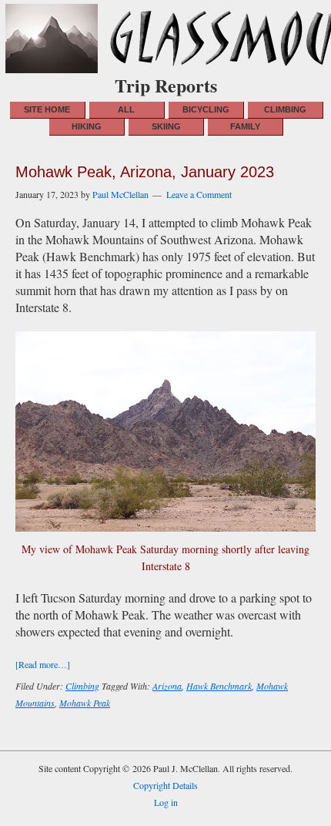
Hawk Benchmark (219, 686)
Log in (166, 802)
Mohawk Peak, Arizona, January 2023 (144, 171)
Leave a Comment (199, 194)
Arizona (167, 686)
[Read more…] (42, 664)
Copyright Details (165, 785)
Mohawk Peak (84, 703)
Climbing (82, 686)
